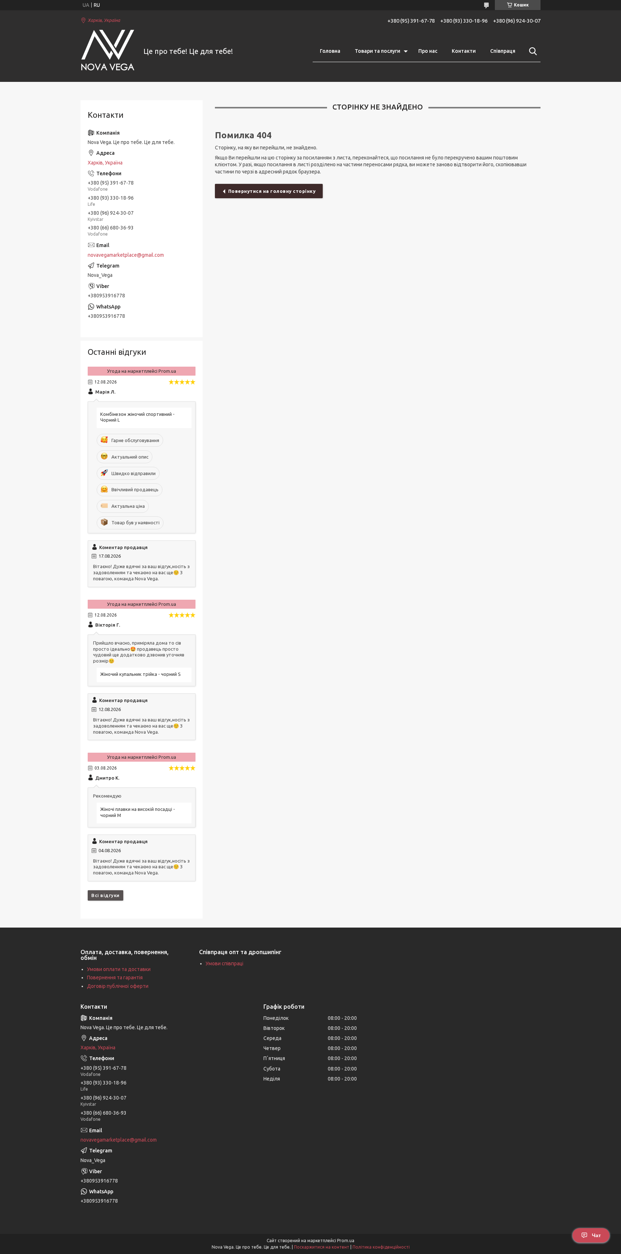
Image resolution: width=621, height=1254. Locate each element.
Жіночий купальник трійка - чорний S (140, 674)
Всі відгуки (105, 895)
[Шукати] (531, 51)
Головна (330, 51)
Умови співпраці (224, 963)
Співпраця (502, 51)
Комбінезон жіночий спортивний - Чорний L (137, 417)
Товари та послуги (377, 51)
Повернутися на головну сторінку (272, 191)
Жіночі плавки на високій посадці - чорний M (137, 812)
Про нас (427, 51)
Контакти (464, 51)
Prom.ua (345, 1240)
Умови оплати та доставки (119, 969)
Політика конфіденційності (381, 1247)
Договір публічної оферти (117, 986)
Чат (596, 1235)
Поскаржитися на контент (321, 1247)
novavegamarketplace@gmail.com (126, 255)
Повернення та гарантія (115, 977)
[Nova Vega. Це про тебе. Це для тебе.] (107, 51)
